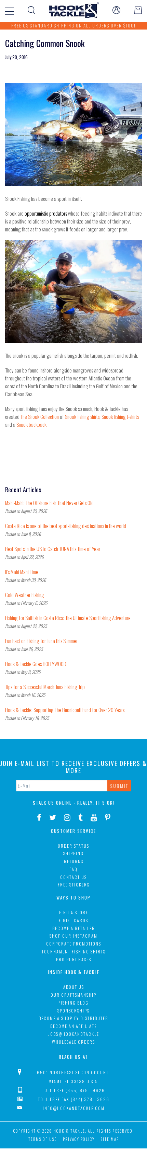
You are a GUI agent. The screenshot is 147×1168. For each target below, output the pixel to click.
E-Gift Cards (73, 920)
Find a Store (73, 912)
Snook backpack (31, 424)
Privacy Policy (79, 1139)
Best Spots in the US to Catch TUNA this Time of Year (52, 548)
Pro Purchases (73, 959)
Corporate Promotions (73, 944)
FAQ (73, 869)
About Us (73, 987)
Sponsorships (73, 1011)
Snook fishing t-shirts (120, 416)
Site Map (110, 1139)
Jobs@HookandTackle (73, 1034)
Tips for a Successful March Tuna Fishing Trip (45, 686)
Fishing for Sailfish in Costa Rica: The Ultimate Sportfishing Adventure (68, 617)
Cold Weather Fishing (24, 594)
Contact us (73, 877)
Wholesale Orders (73, 1042)
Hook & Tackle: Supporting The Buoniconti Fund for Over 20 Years (64, 709)
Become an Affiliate (73, 1026)
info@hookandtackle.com (74, 1108)
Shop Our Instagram (73, 936)
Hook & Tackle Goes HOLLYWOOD (35, 663)
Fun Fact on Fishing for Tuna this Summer (41, 640)
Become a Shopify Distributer (73, 1018)
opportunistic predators (46, 213)
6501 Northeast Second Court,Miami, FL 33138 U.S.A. (73, 1076)
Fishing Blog (73, 1003)
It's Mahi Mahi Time (21, 571)
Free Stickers (74, 885)
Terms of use (42, 1139)
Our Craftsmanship (73, 995)
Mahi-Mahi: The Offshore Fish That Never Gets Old (49, 502)
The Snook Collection (40, 416)
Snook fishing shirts (82, 416)
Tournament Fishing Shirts (74, 951)
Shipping (73, 853)
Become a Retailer (73, 928)
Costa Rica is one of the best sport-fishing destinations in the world (65, 525)
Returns (73, 861)
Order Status (73, 846)
